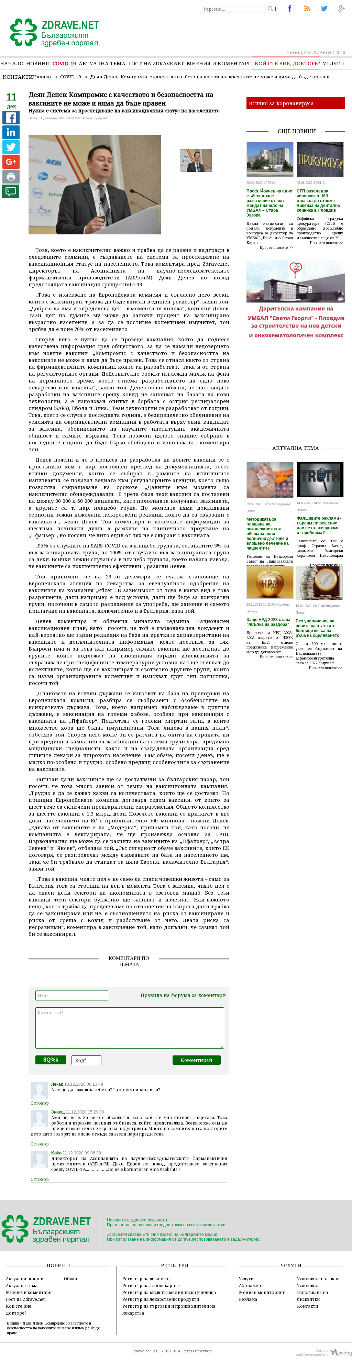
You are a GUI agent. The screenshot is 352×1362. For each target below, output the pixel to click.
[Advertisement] (299, 396)
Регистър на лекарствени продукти (160, 1299)
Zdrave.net (141, 1351)
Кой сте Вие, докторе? (287, 63)
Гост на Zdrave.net (25, 1299)
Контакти (18, 76)
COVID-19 (64, 63)
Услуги (333, 63)
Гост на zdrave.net (156, 63)
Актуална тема (102, 63)
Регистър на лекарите (145, 1278)
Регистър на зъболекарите (151, 1285)
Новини (38, 63)
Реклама (248, 1299)
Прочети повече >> (276, 247)
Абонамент (251, 1285)
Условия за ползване (319, 1278)
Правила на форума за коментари (183, 995)
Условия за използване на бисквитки (312, 1292)
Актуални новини (24, 1278)
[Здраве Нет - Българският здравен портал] (50, 33)
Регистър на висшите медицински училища (169, 1292)
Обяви (70, 1278)
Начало (11, 63)
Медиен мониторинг (262, 1292)
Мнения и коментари (219, 63)
